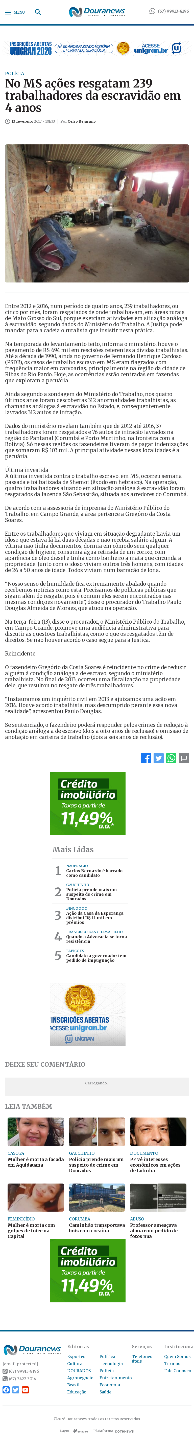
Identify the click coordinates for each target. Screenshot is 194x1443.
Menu (19, 12)
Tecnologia (111, 1363)
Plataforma (103, 1431)
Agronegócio (80, 1377)
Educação (76, 1391)
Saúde (105, 1391)
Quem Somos (177, 1356)
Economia (110, 1384)
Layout (66, 1431)
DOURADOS (79, 1370)
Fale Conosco (177, 1370)
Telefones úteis (142, 1359)
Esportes (76, 1356)
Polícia (107, 1370)
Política (107, 1356)
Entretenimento (116, 1377)
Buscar (36, 12)
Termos (172, 1363)
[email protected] (20, 1364)
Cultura (74, 1363)
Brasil (73, 1384)
